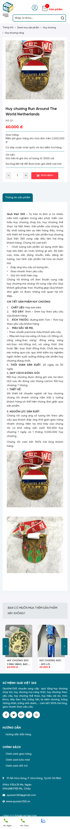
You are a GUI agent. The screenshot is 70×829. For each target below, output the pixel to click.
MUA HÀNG (47, 175)
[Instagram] (36, 714)
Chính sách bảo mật (18, 760)
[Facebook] (6, 714)
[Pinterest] (28, 714)
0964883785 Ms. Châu (17, 788)
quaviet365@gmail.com (21, 795)
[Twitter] (13, 714)
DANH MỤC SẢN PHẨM (28, 28)
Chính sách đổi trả (17, 766)
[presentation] (6, 646)
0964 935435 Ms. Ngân (17, 784)
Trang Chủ (8, 27)
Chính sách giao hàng (18, 754)
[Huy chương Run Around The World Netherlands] (35, 69)
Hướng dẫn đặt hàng (18, 734)
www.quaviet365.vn (18, 801)
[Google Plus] (21, 714)
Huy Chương (49, 28)
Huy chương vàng (14, 33)
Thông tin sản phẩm (17, 197)
